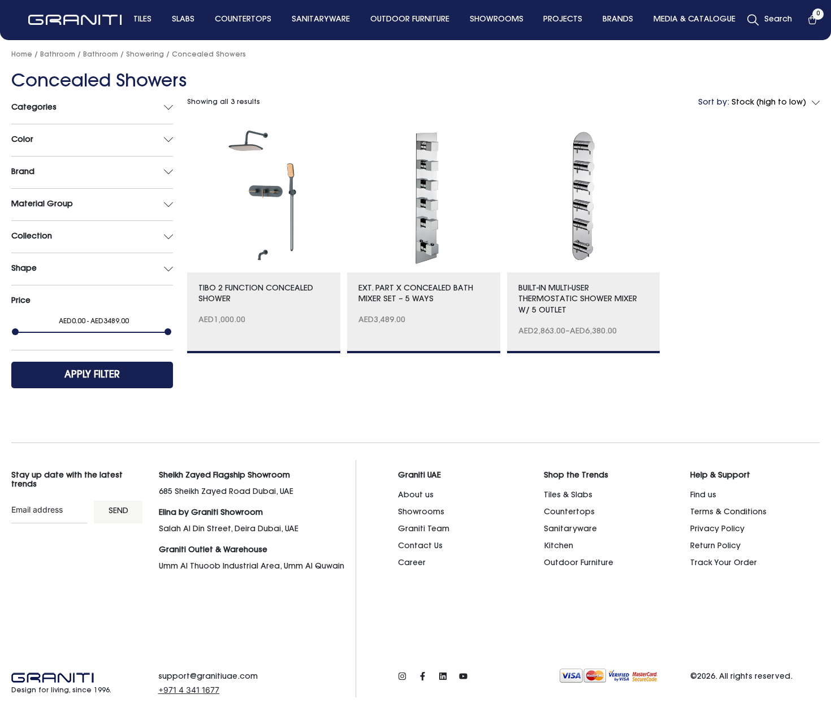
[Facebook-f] (422, 676)
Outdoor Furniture (578, 563)
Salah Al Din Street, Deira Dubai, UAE (228, 529)
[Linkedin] (443, 676)
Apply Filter (92, 375)
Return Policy (715, 546)
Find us (703, 496)
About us (416, 496)
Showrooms (421, 513)
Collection (31, 237)
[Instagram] (402, 676)
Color (22, 140)
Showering (145, 54)
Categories (34, 108)
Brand (22, 172)
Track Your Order (723, 563)
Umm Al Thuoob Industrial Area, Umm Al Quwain (251, 567)
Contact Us (420, 546)
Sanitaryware (570, 529)
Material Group (42, 205)
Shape (24, 269)
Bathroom (57, 54)
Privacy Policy (717, 529)
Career (412, 563)
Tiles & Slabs (568, 496)
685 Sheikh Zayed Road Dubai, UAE (226, 492)
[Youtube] (463, 676)
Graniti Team (423, 529)
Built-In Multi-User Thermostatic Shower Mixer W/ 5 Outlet (577, 300)
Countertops (569, 513)
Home (21, 54)
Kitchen (558, 546)
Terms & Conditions (728, 513)
